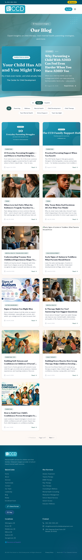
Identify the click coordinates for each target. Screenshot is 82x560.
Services (7, 480)
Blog (6, 495)
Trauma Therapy (48, 477)
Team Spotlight (57, 113)
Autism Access (47, 501)
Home (7, 474)
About (7, 477)
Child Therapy (69, 108)
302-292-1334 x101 (51, 523)
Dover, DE (8, 526)
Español (47, 103)
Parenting (17, 108)
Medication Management (51, 495)
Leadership (8, 492)
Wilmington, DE (10, 523)
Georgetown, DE (10, 538)
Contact (7, 486)
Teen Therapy (47, 486)
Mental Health (39, 108)
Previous (33, 438)
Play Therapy (47, 483)
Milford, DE (8, 532)
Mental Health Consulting (51, 492)
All (33, 103)
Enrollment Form (10, 501)
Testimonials (9, 483)
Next (51, 438)
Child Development (54, 108)
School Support (42, 113)
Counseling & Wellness (50, 489)
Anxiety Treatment (49, 474)
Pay (11, 512)
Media (7, 498)
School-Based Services (50, 498)
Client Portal (14, 506)
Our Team (8, 489)
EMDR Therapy (47, 480)
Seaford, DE (9, 535)
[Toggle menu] (75, 9)
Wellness (27, 108)
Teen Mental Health (26, 113)
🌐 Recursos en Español (13, 542)
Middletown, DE (10, 529)
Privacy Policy (49, 552)
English (39, 103)
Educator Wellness (49, 504)
